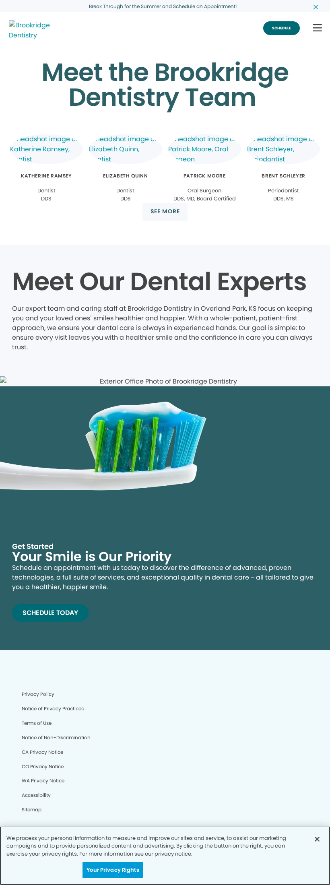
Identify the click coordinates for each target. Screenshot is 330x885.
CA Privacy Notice (42, 752)
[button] (317, 28)
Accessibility (36, 795)
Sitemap (31, 809)
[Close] (317, 839)
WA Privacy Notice (43, 780)
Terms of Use (37, 723)
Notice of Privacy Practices (53, 708)
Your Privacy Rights (113, 870)
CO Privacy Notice (43, 766)
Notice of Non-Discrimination (56, 737)
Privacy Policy (38, 694)
